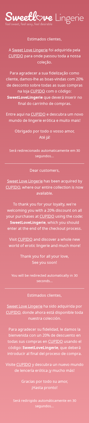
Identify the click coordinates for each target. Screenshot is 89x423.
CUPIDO (16, 56)
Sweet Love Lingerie (30, 50)
